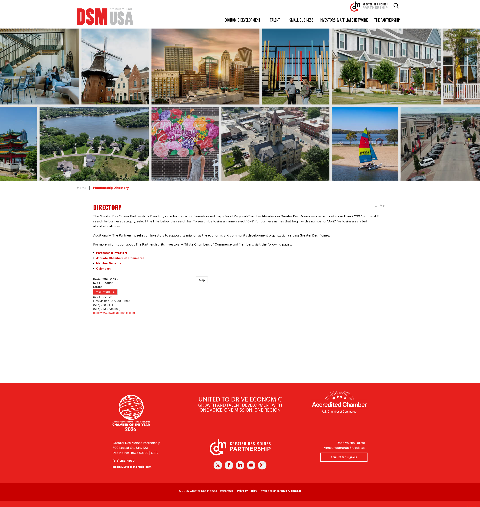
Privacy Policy (247, 491)
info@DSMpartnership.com (132, 467)
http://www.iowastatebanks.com (114, 312)
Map (202, 280)
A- (376, 206)
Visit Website (105, 291)
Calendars (103, 268)
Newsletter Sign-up (344, 457)
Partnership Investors (111, 253)
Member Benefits (108, 263)
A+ (382, 205)
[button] (396, 6)
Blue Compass (291, 491)
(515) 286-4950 (123, 461)
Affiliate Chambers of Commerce (120, 258)
